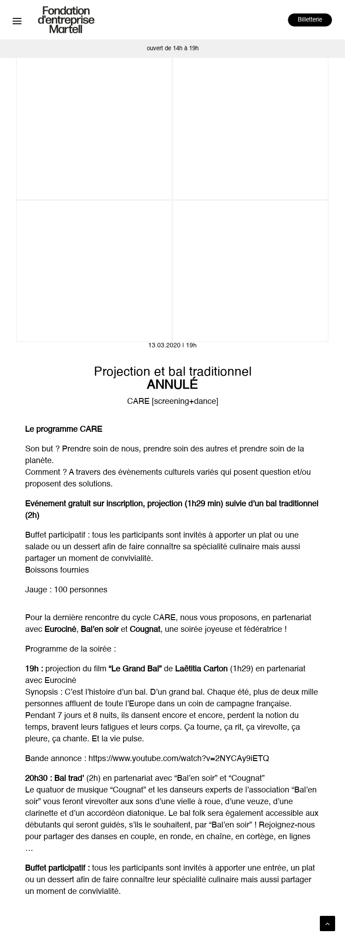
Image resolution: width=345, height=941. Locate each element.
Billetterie (310, 20)
